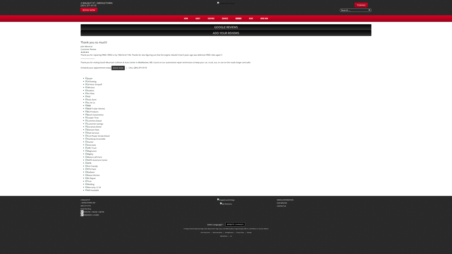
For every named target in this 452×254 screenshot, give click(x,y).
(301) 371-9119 (88, 5)
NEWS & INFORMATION (285, 200)
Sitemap (249, 232)
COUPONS (211, 18)
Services (225, 18)
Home (186, 18)
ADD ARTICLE (223, 236)
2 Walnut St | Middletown (96, 3)
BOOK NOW (118, 68)
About (198, 18)
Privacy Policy (240, 232)
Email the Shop (86, 209)
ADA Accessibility (217, 232)
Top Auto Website (263, 229)
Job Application (229, 232)
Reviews (238, 18)
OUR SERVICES (282, 203)
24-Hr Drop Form (205, 232)
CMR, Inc (246, 229)
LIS (231, 236)
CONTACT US (281, 206)
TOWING (361, 5)
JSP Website (253, 229)
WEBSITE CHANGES (235, 224)
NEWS (251, 18)
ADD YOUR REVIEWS (226, 33)
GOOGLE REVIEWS (226, 27)
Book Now (89, 10)
